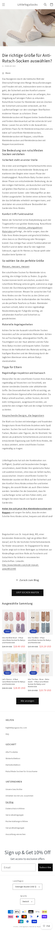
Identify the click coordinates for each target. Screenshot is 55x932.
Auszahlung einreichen (16, 834)
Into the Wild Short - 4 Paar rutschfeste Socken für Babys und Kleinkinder (13, 640)
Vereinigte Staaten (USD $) (25, 886)
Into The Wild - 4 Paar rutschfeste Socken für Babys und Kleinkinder (39, 640)
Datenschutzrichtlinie (15, 808)
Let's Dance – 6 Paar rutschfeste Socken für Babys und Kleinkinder (13, 681)
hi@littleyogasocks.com (16, 727)
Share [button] (7, 73)
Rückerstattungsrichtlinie (17, 821)
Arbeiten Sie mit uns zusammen (19, 795)
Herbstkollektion (13, 765)
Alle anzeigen (27, 700)
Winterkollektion (13, 758)
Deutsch (26, 901)
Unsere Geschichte (14, 789)
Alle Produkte (12, 752)
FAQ (7, 734)
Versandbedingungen (15, 828)
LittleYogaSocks (24, 926)
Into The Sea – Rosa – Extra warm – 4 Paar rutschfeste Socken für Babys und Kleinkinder (38, 682)
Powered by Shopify (35, 926)
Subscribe (45, 867)
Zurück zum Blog (29, 580)
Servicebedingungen (15, 815)
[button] (3, 4)
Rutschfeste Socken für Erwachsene (21, 771)
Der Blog (9, 802)
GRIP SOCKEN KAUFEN (27, 592)
